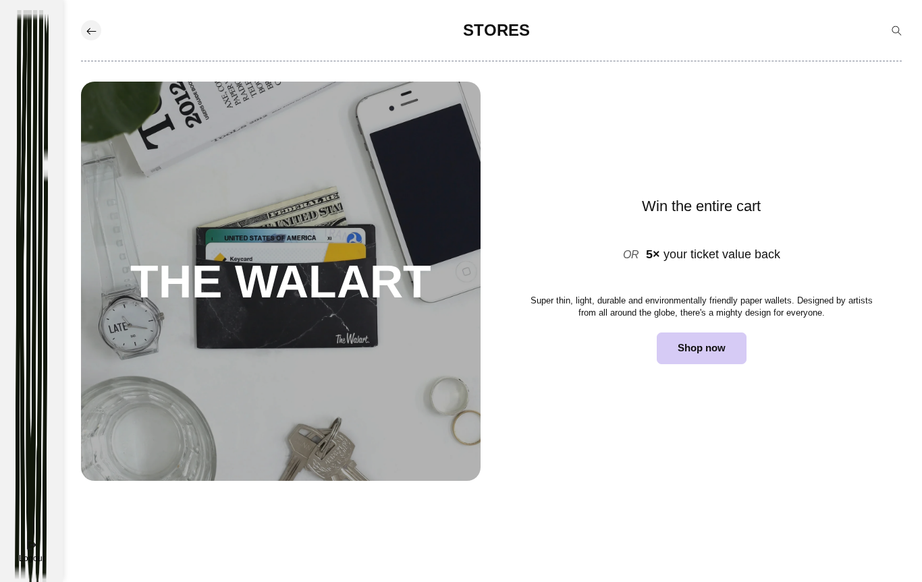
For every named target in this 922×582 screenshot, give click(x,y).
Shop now (702, 347)
